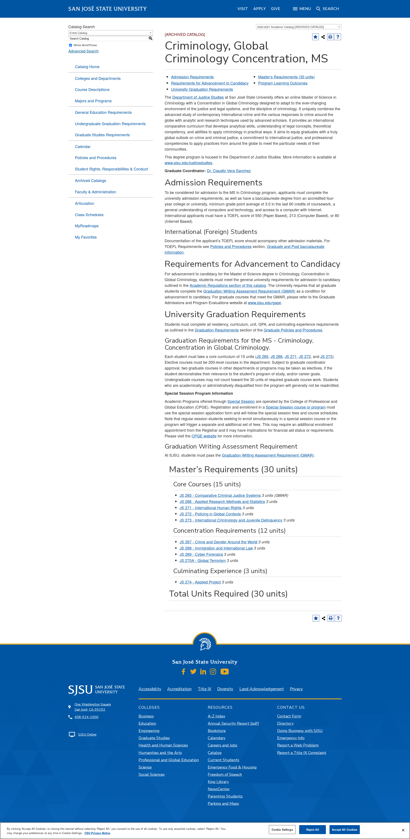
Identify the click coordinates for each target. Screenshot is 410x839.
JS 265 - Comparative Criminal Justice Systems (220, 495)
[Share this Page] (323, 37)
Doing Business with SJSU (300, 730)
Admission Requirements (192, 76)
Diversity (225, 689)
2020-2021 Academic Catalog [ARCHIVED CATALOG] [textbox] (290, 27)
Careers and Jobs (222, 745)
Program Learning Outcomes (283, 83)
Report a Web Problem (298, 745)
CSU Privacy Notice (97, 833)
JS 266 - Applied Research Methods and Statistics (222, 501)
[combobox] (298, 26)
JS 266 (277, 356)
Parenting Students (225, 796)
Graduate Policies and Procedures (293, 330)
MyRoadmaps (87, 225)
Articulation (84, 203)
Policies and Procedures (95, 157)
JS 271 (291, 356)
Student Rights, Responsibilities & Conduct (111, 169)
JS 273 (326, 356)
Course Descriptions (92, 89)
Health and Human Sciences (163, 745)
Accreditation (179, 689)
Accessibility (150, 689)
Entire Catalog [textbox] (78, 33)
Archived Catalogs (90, 180)
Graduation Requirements (217, 330)
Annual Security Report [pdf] (233, 723)
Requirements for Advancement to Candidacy (210, 83)
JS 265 (262, 356)
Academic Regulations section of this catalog (228, 285)
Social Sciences (152, 774)
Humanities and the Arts (160, 752)
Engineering (149, 730)
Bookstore (217, 730)
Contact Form (289, 716)
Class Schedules (89, 214)
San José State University (107, 9)
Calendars (216, 738)
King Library (218, 781)
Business (146, 716)
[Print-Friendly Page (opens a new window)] (330, 37)
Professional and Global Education (169, 760)
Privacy (296, 689)
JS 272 (305, 356)
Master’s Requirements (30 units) (286, 76)
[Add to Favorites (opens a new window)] (315, 37)
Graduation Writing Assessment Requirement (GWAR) (249, 291)
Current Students (223, 760)
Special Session (241, 401)
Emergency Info (291, 738)
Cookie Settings (282, 829)
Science (145, 767)
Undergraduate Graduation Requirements (110, 123)
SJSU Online (87, 734)
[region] (242, 8)
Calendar (83, 146)
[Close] (403, 830)
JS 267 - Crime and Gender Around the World (218, 541)
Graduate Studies (154, 738)
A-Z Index (216, 716)
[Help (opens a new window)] (337, 37)
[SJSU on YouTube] (224, 671)
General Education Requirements (103, 112)
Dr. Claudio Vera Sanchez (229, 170)
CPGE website (204, 436)
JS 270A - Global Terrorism (203, 560)
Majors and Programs (93, 100)
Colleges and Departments (98, 78)
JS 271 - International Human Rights (211, 507)
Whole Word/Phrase (85, 45)
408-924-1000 (86, 717)
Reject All (312, 829)
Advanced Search (83, 51)
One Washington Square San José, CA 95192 (93, 707)
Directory (285, 723)
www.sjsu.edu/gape (264, 302)
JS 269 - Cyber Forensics (201, 554)
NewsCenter (219, 789)
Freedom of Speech (225, 774)
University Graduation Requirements (202, 89)
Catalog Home (87, 66)
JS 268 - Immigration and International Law (216, 548)
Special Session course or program (296, 407)
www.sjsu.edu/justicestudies (188, 162)
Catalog (215, 752)
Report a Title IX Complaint (301, 752)
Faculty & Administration (95, 191)
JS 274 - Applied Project (200, 582)
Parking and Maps (223, 803)
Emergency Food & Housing (232, 767)
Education (147, 723)
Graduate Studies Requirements (102, 134)
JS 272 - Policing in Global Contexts (210, 513)
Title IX (204, 689)
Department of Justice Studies (198, 97)
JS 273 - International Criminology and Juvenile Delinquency (231, 520)
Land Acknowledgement (261, 689)
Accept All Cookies (344, 829)
